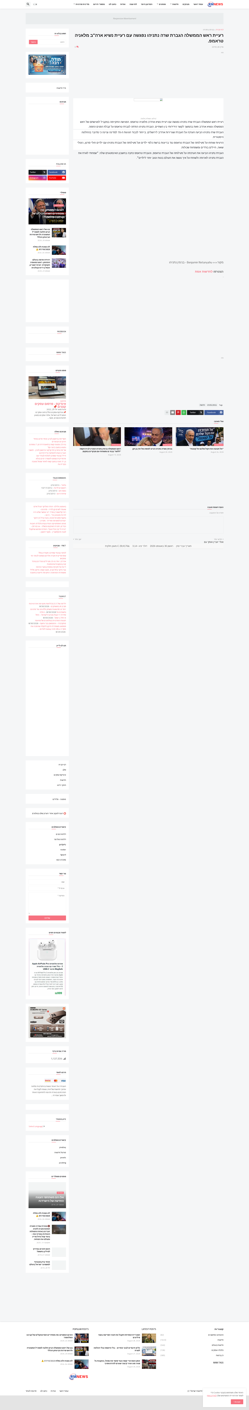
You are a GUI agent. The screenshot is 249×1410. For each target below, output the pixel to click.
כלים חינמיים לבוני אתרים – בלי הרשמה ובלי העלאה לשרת (117, 1349)
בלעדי (63, 485)
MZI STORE (61, 859)
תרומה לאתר (31, 1391)
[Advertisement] (148, 74)
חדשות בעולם (191, 1345)
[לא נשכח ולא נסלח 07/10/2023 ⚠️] (59, 250)
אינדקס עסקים (60, 775)
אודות (123, 4)
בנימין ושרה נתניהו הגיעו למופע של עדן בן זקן (152, 448)
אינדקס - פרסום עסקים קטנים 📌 (50, 405)
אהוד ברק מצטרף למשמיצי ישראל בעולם (39, 1263)
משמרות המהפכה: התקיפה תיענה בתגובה (48, 572)
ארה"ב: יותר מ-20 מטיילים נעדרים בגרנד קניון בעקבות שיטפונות (49, 562)
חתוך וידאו (61, 785)
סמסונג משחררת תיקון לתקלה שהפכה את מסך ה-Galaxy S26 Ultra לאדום (48, 627)
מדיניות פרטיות (82, 4)
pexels (63, 1157)
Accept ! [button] (237, 1402)
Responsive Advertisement (124, 18)
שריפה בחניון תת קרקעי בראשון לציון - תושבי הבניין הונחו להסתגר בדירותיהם (47, 451)
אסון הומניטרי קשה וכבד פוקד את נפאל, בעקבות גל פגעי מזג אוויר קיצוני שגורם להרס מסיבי (117, 1362)
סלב (64, 770)
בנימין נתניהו (208, 30)
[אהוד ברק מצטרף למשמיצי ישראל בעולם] (59, 1265)
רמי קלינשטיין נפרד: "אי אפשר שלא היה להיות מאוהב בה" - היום (49, 513)
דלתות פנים (61, 834)
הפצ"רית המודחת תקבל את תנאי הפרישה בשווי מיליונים (119, 1336)
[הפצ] (149, 1338)
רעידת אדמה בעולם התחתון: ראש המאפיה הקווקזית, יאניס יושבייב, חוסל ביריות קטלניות (39, 263)
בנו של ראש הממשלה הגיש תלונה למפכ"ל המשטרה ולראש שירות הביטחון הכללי (40, 233)
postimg (62, 1162)
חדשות (175, 4)
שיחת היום (61, 493)
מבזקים (186, 4)
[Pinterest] (178, 412)
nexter (63, 849)
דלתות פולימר (60, 839)
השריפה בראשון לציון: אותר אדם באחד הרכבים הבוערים (49, 440)
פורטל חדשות (60, 1152)
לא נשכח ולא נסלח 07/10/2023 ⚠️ (41, 248)
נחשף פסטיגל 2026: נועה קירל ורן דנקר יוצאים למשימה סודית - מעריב (50, 519)
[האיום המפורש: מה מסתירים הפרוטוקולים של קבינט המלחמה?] (81, 1338)
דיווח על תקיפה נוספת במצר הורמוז (51, 567)
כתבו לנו (43, 1391)
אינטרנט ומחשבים (191, 1335)
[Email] (172, 412)
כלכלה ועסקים (191, 1350)
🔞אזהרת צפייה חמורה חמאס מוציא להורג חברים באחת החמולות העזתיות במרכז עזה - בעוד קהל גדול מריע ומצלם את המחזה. (40, 1232)
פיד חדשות (61, 88)
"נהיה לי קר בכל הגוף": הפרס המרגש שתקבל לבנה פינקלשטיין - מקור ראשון (47, 530)
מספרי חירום (99, 4)
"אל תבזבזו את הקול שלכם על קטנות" (206, 448)
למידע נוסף (212, 1395)
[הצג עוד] (167, 412)
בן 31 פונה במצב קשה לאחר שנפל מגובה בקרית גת (49, 463)
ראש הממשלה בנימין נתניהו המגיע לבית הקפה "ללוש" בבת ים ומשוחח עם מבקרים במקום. (100, 450)
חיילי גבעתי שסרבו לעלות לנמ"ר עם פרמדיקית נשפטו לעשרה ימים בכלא (51, 457)
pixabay (62, 1147)
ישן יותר (78, 539)
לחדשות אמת (204, 271)
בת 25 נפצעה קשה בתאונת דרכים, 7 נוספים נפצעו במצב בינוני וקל (47, 446)
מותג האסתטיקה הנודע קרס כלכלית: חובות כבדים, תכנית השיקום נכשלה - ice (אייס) (48, 525)
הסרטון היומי (146, 4)
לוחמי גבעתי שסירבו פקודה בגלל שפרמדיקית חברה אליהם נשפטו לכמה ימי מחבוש (48, 555)
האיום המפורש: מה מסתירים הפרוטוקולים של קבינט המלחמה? (50, 1336)
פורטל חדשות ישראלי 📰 (197, 1391)
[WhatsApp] (183, 412)
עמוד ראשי (198, 4)
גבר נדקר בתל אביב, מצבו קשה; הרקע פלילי (48, 570)
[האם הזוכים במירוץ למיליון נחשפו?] (59, 1252)
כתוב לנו (112, 4)
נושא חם (62, 491)
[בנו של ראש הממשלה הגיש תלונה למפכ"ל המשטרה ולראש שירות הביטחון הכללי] (59, 232)
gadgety (62, 844)
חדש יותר (218, 539)
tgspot (63, 855)
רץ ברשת (191, 1355)
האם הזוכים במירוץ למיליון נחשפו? (41, 1250)
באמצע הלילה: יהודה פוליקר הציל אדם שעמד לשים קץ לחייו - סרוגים (50, 508)
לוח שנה (133, 4)
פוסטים (162, 4)
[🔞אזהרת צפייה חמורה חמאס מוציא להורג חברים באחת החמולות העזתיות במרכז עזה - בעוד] (59, 1229)
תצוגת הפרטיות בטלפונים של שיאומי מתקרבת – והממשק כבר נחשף (50, 622)
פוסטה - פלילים (59, 799)
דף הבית (219, 30)
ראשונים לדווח (60, 488)
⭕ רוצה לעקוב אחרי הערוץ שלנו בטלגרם (49, 813)
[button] (35, 4)
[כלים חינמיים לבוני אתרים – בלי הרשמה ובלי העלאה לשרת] (149, 1351)
